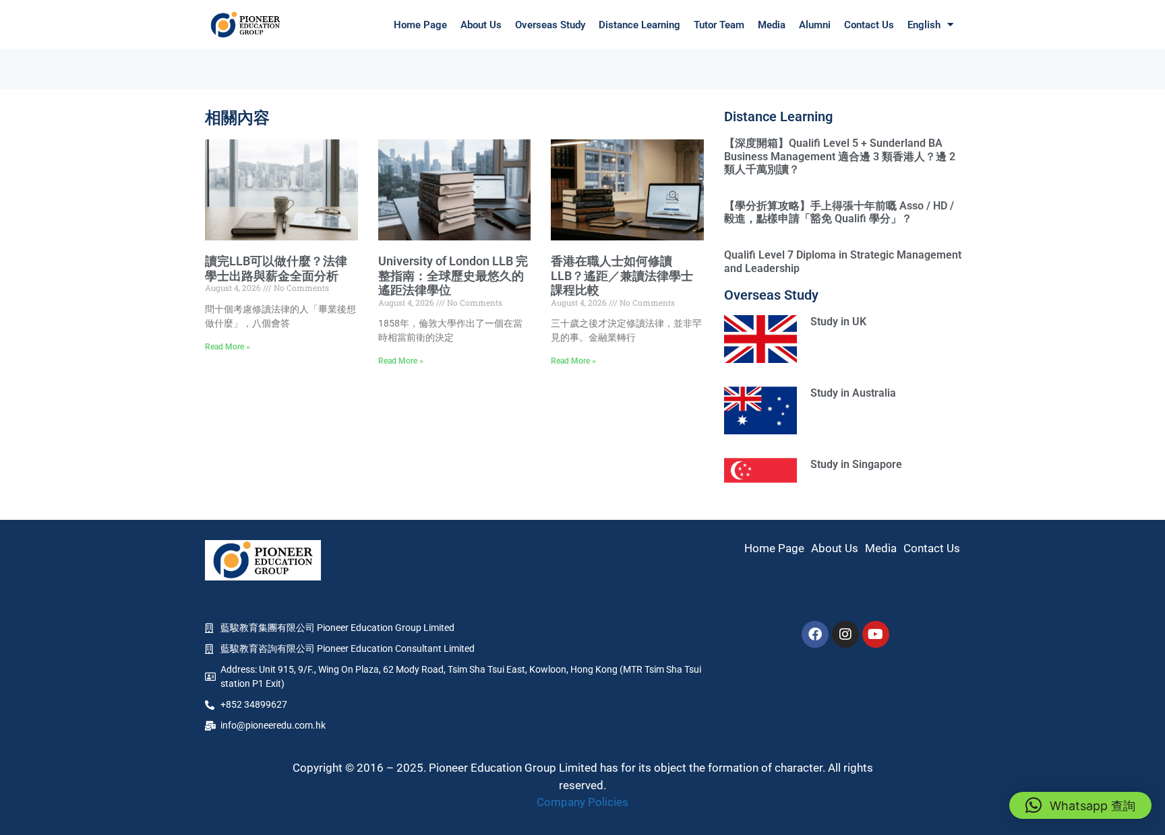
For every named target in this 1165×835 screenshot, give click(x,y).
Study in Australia (853, 393)
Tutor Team (719, 25)
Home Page (420, 25)
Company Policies (582, 802)
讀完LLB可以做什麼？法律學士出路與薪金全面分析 (276, 268)
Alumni (815, 25)
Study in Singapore (856, 464)
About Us (481, 25)
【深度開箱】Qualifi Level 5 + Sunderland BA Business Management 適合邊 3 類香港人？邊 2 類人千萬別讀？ (839, 156)
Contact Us (869, 25)
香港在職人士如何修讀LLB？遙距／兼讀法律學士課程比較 (622, 275)
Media (771, 25)
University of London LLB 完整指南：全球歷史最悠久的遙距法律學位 (453, 275)
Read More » (227, 347)
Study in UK (838, 321)
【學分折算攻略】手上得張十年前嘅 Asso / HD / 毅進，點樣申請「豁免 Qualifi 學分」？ (839, 212)
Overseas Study (550, 25)
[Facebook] (815, 634)
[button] (1080, 805)
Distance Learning (639, 25)
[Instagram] (845, 634)
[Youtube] (875, 634)
